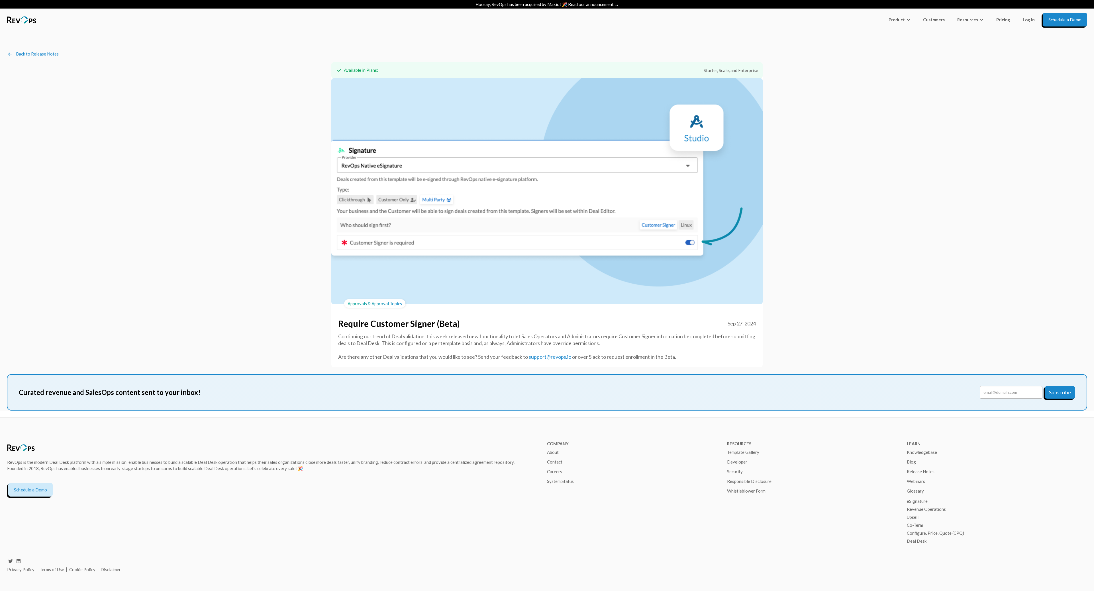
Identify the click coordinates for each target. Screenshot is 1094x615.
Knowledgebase (922, 452)
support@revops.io (550, 357)
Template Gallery (743, 452)
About (553, 452)
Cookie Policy (82, 569)
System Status (560, 481)
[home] (21, 19)
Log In (1029, 19)
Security (735, 471)
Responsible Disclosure (749, 481)
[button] (899, 19)
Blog (911, 461)
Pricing (1003, 19)
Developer (737, 461)
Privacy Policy (20, 569)
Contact (554, 461)
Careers (554, 471)
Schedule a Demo (30, 489)
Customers (934, 19)
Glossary (915, 490)
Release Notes (920, 471)
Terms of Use (52, 569)
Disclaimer (111, 569)
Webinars (916, 481)
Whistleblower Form (746, 490)
